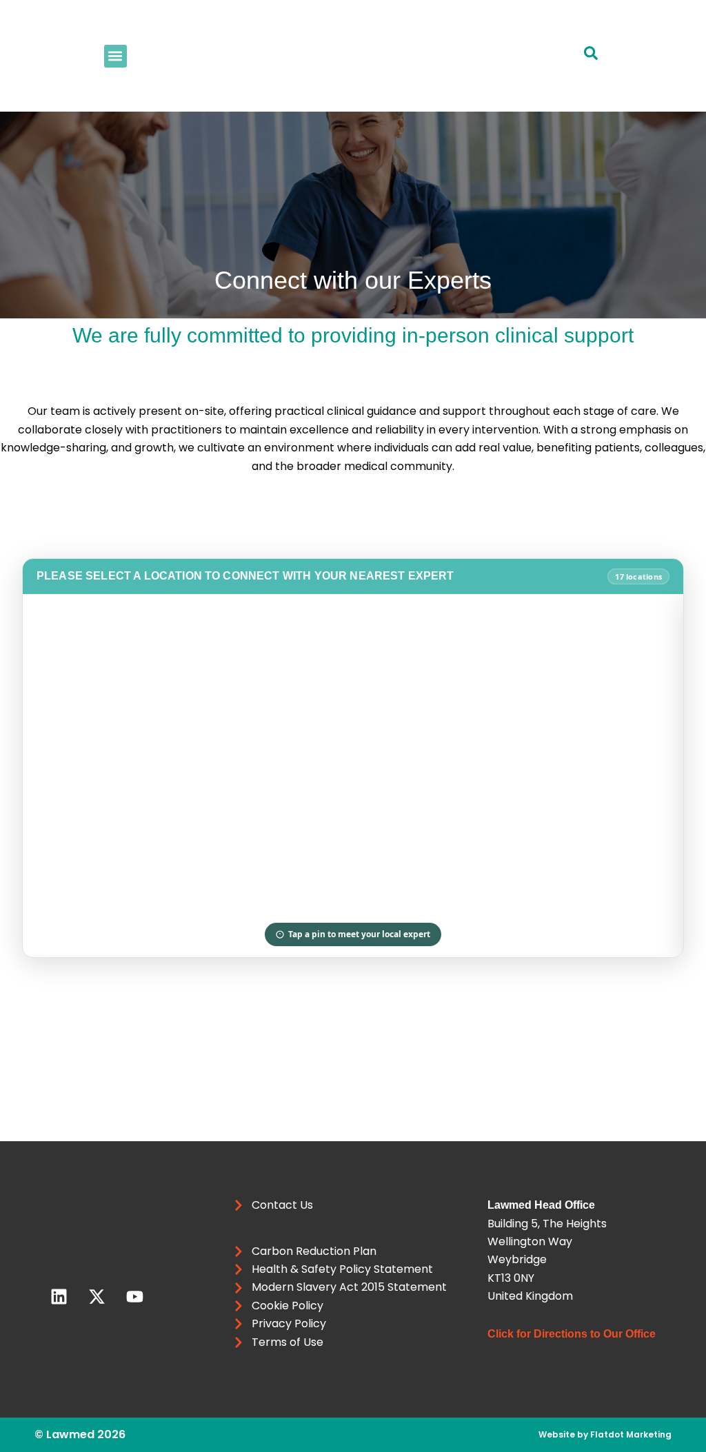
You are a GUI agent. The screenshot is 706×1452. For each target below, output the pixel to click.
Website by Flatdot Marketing (605, 1434)
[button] (115, 56)
